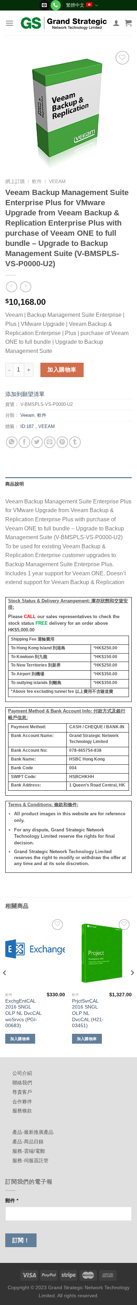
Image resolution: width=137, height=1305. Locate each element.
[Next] (132, 987)
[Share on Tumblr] (75, 442)
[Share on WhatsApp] (12, 442)
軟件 (37, 181)
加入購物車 (61, 370)
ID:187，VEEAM (37, 426)
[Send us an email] (44, 5)
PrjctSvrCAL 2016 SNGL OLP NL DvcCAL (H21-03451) (88, 1013)
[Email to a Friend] (50, 442)
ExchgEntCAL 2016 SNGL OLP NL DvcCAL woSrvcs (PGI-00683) (23, 1013)
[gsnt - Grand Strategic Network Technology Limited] (63, 23)
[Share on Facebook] (24, 442)
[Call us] (56, 5)
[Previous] (4, 987)
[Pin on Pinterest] (62, 442)
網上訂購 (15, 181)
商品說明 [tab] (14, 484)
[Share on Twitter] (37, 442)
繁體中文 (75, 5)
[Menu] (9, 23)
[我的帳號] (116, 23)
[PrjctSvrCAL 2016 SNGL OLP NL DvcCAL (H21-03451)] (102, 953)
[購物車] (128, 23)
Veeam (57, 181)
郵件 (11, 1200)
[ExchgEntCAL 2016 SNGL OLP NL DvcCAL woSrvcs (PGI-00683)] (35, 953)
